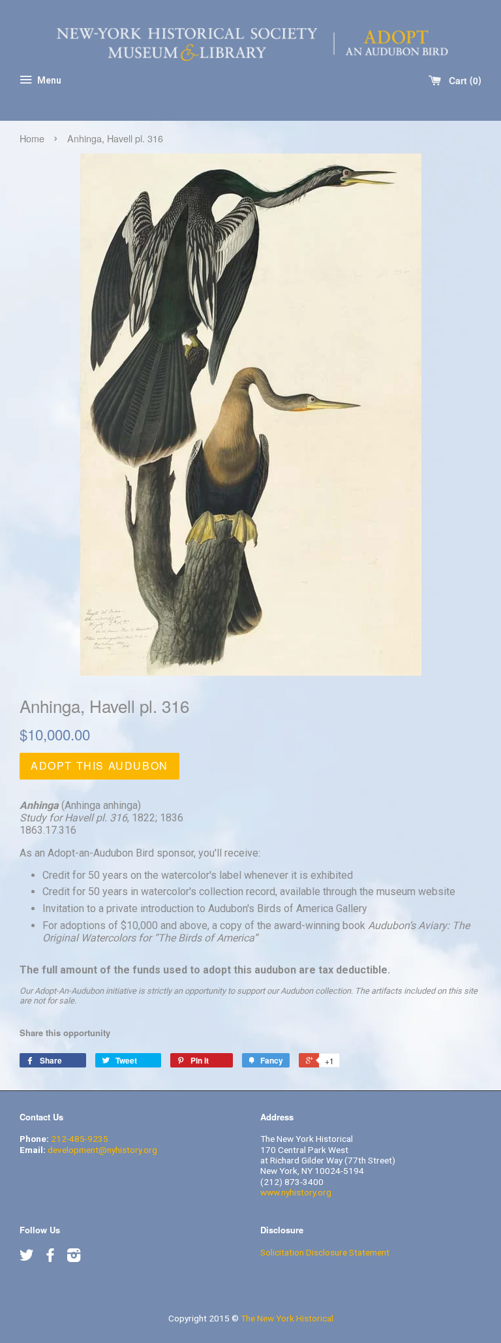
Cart (462, 80)
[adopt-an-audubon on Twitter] (27, 1257)
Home (32, 138)
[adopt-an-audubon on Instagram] (74, 1257)
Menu (48, 80)
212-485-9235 (79, 1138)
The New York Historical (287, 1318)
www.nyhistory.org (295, 1192)
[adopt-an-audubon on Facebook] (50, 1257)
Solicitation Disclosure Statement (324, 1252)
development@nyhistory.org (102, 1150)
